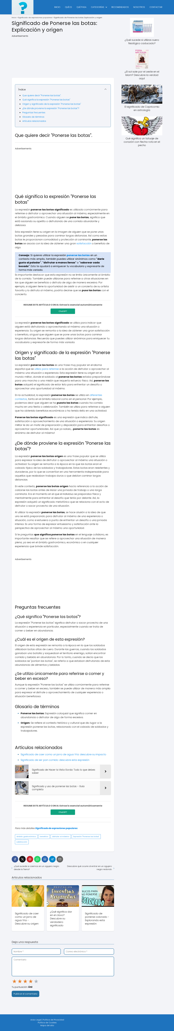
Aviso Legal (35, 1019)
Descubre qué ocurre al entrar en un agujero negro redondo (89, 868)
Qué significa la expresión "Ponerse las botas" (46, 99)
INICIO (57, 7)
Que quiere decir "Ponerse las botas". (41, 95)
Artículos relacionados (34, 121)
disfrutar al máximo (60, 836)
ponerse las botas (78, 255)
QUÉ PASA (81, 7)
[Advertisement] (63, 57)
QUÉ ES (68, 7)
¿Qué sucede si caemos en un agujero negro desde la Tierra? (36, 868)
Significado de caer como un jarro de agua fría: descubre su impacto (63, 754)
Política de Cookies (47, 1022)
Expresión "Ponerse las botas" (86, 836)
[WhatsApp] (37, 859)
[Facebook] (15, 859)
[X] (22, 859)
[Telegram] (52, 859)
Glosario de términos (33, 116)
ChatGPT (63, 311)
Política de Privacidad (53, 1019)
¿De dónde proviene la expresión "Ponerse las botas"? (50, 108)
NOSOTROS (139, 7)
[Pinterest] (30, 859)
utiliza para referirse (46, 369)
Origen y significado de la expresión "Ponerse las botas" (51, 104)
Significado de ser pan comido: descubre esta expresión (55, 760)
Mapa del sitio (47, 1025)
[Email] (60, 859)
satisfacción (84, 243)
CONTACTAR (156, 7)
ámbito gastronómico (26, 836)
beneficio (44, 836)
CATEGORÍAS (97, 7)
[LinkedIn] (45, 859)
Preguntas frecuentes (33, 112)
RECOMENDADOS (120, 7)
